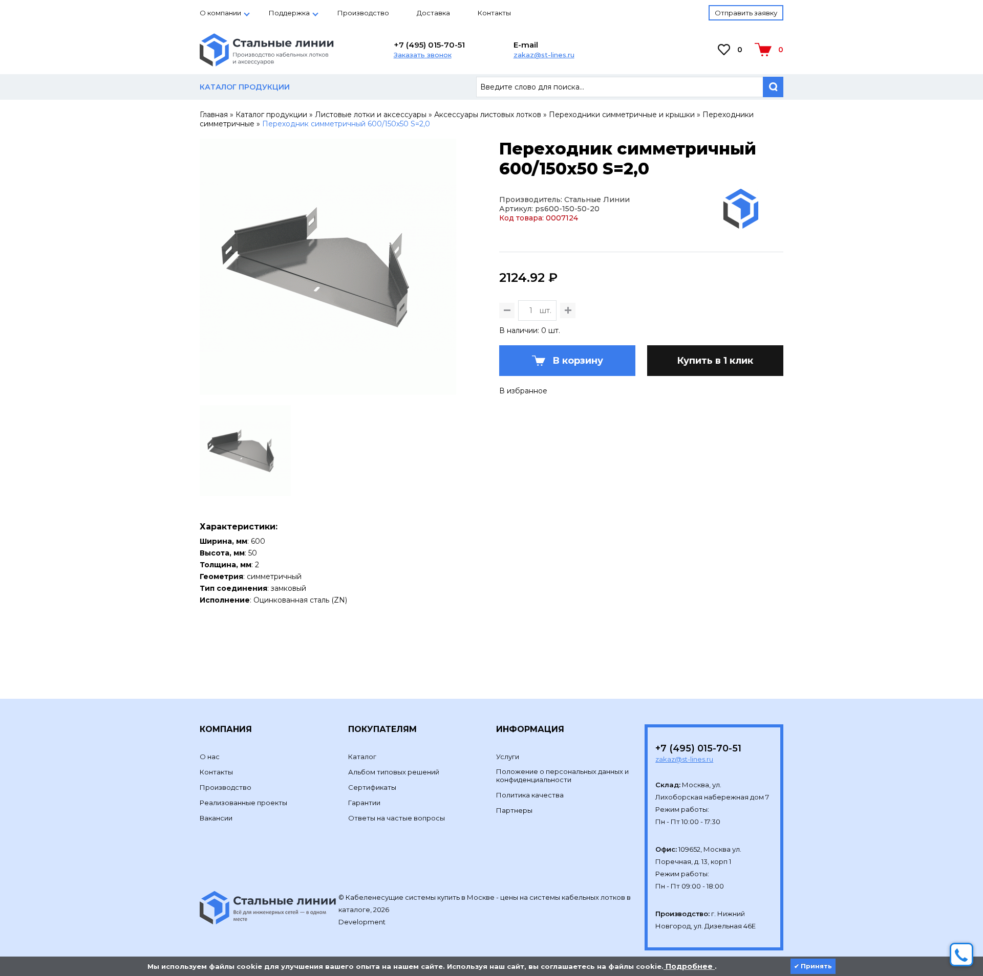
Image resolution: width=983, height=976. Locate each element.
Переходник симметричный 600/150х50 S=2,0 (346, 123)
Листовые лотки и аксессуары (370, 114)
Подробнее (689, 966)
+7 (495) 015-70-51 (429, 45)
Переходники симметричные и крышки (622, 114)
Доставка (433, 13)
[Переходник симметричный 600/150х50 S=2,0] (328, 390)
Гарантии (364, 802)
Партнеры (514, 810)
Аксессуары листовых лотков (487, 114)
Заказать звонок (423, 55)
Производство (363, 13)
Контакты (494, 13)
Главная (214, 114)
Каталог (362, 756)
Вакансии (216, 818)
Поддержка (289, 13)
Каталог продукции (271, 114)
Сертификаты (372, 787)
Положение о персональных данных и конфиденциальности (562, 775)
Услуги (507, 756)
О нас (210, 756)
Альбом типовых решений (393, 772)
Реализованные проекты (243, 802)
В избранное (523, 390)
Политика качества (530, 795)
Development (362, 922)
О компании (220, 13)
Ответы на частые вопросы (396, 818)
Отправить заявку (746, 13)
